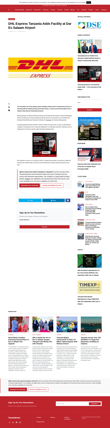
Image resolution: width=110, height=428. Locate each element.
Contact (39, 417)
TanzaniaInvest (14, 418)
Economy (87, 233)
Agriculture (88, 219)
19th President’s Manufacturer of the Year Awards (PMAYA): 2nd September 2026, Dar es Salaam (88, 273)
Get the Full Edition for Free (52, 185)
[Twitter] (9, 422)
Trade (86, 192)
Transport (11, 19)
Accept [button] (88, 2)
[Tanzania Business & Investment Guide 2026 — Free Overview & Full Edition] (90, 74)
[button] (9, 9)
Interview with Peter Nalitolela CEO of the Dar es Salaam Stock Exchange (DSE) (89, 166)
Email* (79, 102)
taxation (27, 179)
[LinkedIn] (13, 422)
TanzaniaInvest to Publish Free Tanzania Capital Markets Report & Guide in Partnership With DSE (89, 58)
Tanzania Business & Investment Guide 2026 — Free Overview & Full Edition (89, 87)
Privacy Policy (40, 421)
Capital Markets (89, 181)
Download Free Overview (29, 185)
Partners (52, 417)
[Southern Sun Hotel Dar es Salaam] (89, 128)
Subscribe (94, 403)
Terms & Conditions (67, 418)
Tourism (95, 233)
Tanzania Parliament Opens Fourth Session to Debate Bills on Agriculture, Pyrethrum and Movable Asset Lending (93, 226)
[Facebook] (16, 422)
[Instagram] (20, 422)
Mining (91, 233)
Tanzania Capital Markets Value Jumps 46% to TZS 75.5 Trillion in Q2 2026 (92, 185)
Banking (93, 219)
